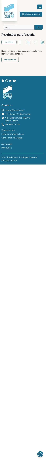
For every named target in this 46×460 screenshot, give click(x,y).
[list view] (35, 42)
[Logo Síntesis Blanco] (7, 92)
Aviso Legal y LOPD (9, 160)
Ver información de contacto (17, 114)
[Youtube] (14, 80)
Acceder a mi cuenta (32, 14)
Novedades (9, 42)
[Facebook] (2, 80)
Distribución (6, 148)
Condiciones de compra (11, 138)
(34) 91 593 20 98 (12, 124)
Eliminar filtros (10, 60)
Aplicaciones (6, 144)
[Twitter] (10, 80)
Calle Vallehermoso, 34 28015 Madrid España (17, 119)
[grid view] (42, 42)
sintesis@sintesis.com (14, 110)
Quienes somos (8, 130)
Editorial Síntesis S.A (13, 157)
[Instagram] (6, 80)
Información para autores (12, 134)
